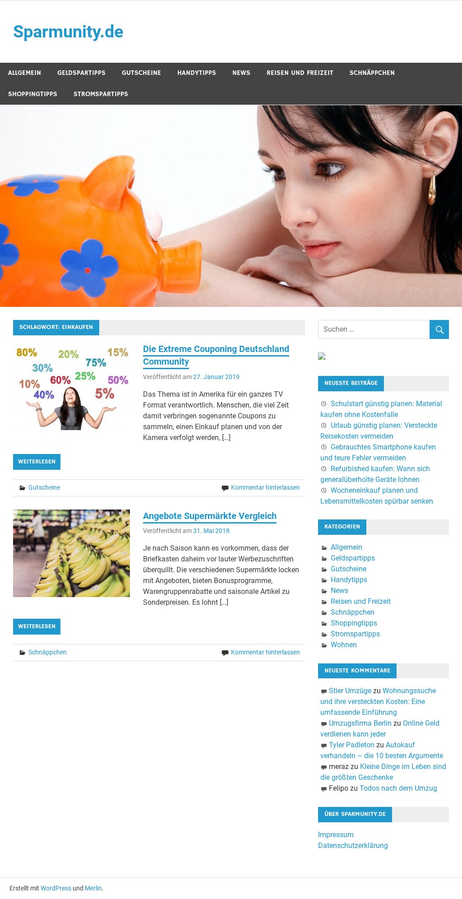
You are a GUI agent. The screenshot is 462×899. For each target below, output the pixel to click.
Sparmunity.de (68, 32)
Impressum (336, 834)
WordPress (56, 888)
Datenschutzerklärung (353, 845)
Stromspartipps (101, 94)
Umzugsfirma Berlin (360, 723)
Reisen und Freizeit (300, 73)
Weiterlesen (36, 462)
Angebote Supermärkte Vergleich (210, 515)
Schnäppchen (372, 73)
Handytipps (196, 73)
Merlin (93, 888)
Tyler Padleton (351, 745)
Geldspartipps (81, 73)
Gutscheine (141, 73)
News (241, 73)
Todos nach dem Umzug (398, 788)
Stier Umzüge (350, 690)
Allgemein (24, 73)
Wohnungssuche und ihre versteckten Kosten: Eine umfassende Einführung (378, 701)
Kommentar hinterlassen (265, 487)
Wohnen (344, 644)
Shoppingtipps (32, 94)
